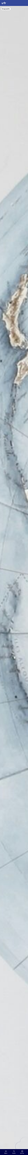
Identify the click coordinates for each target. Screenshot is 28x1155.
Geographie (6, 9)
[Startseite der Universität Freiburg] (4, 3)
